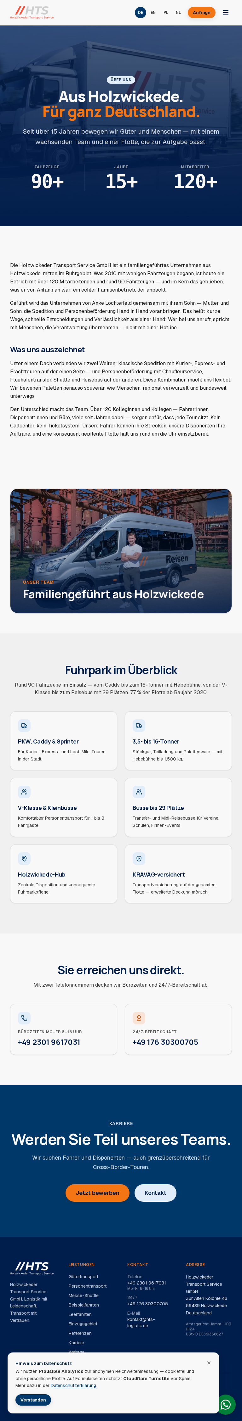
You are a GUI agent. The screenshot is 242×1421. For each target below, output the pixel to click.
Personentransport (88, 1286)
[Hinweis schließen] (209, 1362)
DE (140, 12)
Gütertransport (83, 1276)
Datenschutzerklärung (73, 1385)
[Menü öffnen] (225, 12)
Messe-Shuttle (84, 1295)
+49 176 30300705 (147, 1304)
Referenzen (80, 1333)
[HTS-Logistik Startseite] (32, 12)
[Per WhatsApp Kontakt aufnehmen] (226, 1405)
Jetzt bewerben (97, 1192)
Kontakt (155, 1192)
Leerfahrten (80, 1314)
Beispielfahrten (84, 1305)
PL (166, 12)
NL (178, 12)
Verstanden (33, 1400)
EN (153, 12)
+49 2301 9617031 (146, 1283)
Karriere (76, 1343)
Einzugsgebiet (83, 1324)
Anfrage (201, 12)
